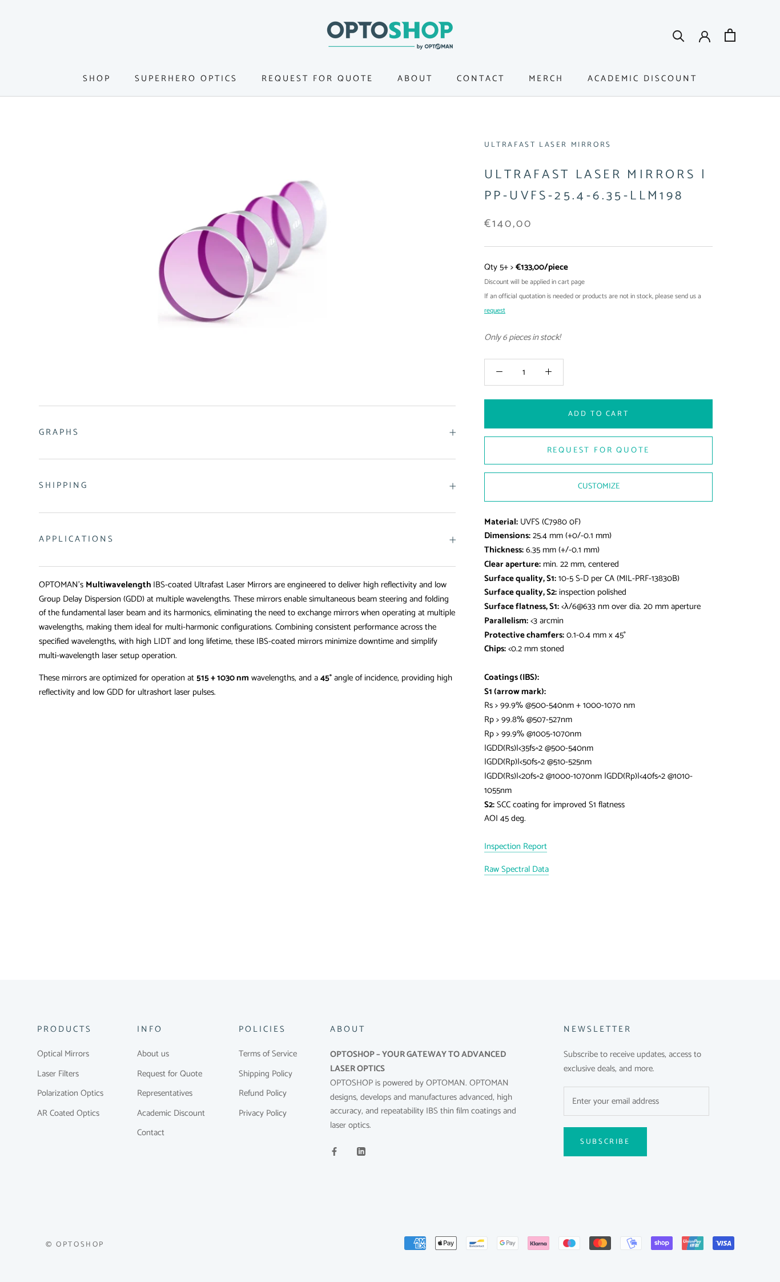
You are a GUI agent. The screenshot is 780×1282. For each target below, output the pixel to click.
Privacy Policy (263, 1113)
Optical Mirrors (63, 1054)
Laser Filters (58, 1074)
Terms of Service (268, 1054)
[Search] (679, 35)
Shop (97, 78)
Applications (76, 539)
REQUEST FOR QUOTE (598, 450)
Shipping (63, 485)
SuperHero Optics (186, 78)
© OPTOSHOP (75, 1245)
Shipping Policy (265, 1074)
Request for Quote (317, 78)
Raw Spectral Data (516, 869)
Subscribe (605, 1142)
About (415, 78)
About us (153, 1054)
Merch (546, 78)
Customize (599, 486)
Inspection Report (515, 846)
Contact (481, 78)
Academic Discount (642, 78)
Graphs (59, 432)
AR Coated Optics (68, 1113)
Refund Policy (263, 1093)
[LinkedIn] (361, 1151)
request (494, 310)
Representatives (164, 1093)
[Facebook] (334, 1151)
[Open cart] (730, 35)
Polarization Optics (70, 1093)
